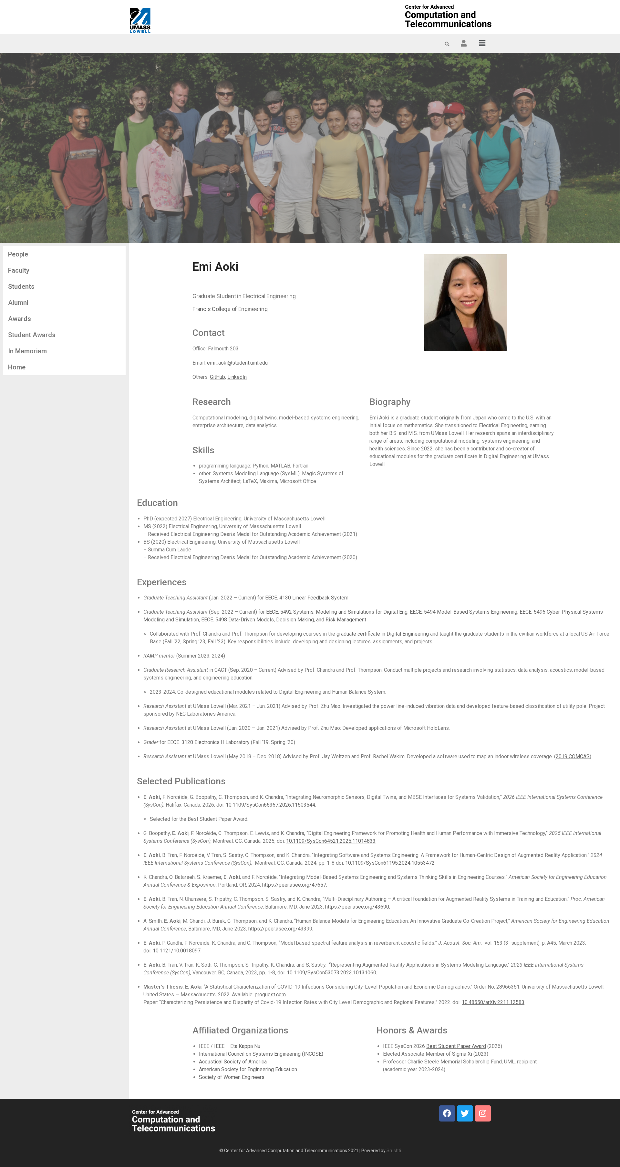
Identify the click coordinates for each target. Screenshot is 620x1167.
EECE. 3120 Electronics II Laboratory (208, 742)
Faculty (18, 270)
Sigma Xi (462, 1054)
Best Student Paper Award (456, 1046)
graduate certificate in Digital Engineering (382, 634)
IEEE (204, 1046)
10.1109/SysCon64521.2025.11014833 (331, 841)
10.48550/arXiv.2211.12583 (493, 1002)
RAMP (150, 656)
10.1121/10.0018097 (177, 951)
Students (21, 286)
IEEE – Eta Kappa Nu (237, 1046)
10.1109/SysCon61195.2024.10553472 (390, 863)
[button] (482, 43)
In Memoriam (27, 351)
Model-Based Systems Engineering (463, 612)
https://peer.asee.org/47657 (294, 885)
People (18, 254)
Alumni (18, 303)
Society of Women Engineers (231, 1077)
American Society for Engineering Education (248, 1069)
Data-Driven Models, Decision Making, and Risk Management (283, 620)
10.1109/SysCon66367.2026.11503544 (270, 805)
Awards (19, 319)
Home (17, 367)
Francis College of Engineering (229, 309)
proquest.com (270, 994)
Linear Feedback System (306, 598)
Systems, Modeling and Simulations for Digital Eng (337, 612)
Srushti (394, 1150)
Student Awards (32, 335)
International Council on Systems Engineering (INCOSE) (261, 1054)
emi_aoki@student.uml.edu (237, 363)
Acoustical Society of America (233, 1062)
